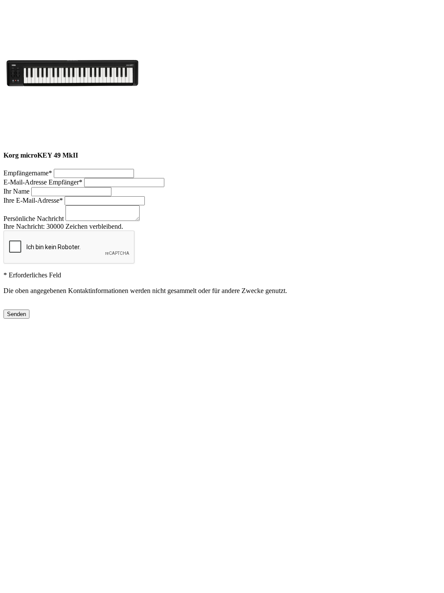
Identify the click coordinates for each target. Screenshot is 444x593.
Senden (16, 314)
